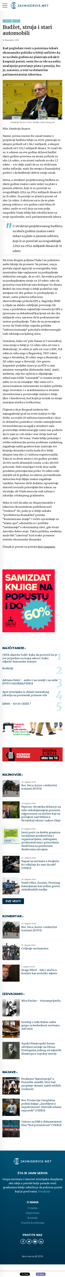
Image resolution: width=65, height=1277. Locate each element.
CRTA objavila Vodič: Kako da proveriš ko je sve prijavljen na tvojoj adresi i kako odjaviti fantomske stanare (29, 658)
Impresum (32, 1212)
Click (40, 1274)
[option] (32, 99)
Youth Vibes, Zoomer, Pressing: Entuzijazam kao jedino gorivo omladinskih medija (40, 886)
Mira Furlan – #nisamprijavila (40, 1000)
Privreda (16, 21)
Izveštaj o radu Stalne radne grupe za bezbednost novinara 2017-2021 (40, 1025)
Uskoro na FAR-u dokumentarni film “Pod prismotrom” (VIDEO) (41, 1123)
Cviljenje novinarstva (34, 948)
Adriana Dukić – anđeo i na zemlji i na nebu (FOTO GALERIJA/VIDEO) (30, 682)
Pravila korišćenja (32, 1222)
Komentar (7, 21)
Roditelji (7, 668)
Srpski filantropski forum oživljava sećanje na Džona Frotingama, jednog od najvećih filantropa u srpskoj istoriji (41, 1048)
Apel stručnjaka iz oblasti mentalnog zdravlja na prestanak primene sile (25, 693)
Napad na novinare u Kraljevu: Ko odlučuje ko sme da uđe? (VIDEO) (40, 864)
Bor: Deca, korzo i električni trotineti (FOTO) (39, 787)
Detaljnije (44, 1191)
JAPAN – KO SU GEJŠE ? (16, 703)
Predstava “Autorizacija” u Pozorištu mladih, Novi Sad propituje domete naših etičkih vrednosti (41, 1084)
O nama (32, 1208)
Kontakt (32, 1217)
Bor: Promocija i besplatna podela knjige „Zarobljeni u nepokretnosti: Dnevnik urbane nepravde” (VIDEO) (41, 1105)
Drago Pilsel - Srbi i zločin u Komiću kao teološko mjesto (39, 971)
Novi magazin (46, 546)
